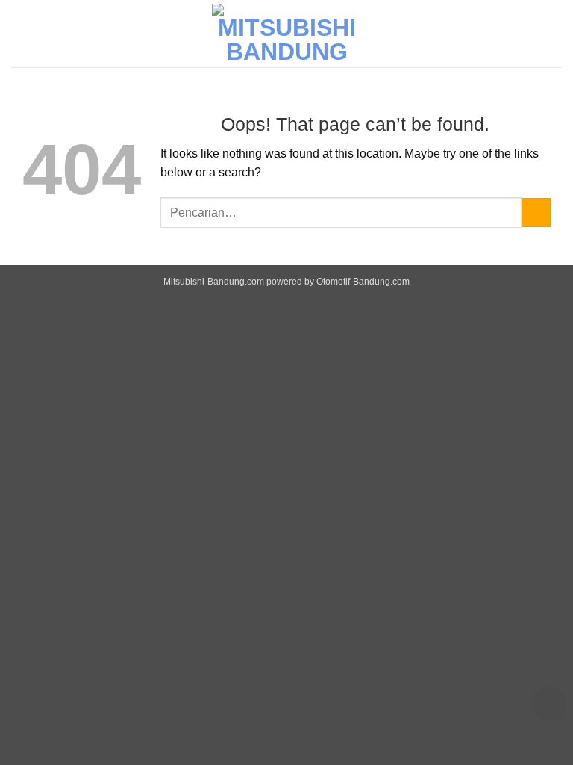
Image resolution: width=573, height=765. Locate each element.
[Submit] (536, 212)
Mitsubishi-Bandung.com (213, 281)
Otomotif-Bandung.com (363, 281)
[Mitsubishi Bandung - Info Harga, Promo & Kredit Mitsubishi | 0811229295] (286, 34)
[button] (553, 33)
